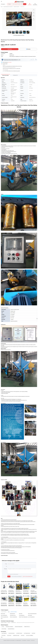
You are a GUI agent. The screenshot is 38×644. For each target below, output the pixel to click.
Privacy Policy (33, 640)
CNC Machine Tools (13, 615)
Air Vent (3, 626)
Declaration (28, 640)
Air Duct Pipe (3, 635)
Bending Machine (12, 613)
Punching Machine (21, 615)
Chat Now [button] (28, 49)
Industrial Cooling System (18, 626)
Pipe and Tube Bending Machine (32, 613)
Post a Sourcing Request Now (27, 576)
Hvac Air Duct (9, 635)
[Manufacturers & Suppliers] (19, 1)
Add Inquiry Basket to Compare (19, 35)
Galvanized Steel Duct (11, 628)
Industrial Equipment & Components (8, 6)
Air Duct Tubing (4, 628)
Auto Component (4, 633)
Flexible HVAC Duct (27, 626)
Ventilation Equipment (16, 6)
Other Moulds (30, 615)
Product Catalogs (14, 611)
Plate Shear (20, 613)
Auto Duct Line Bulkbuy (29, 635)
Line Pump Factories (11, 633)
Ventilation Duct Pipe (16, 635)
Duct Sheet (33, 633)
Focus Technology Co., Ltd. (13, 640)
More (2, 618)
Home (1, 6)
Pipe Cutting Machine (4, 615)
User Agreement (24, 640)
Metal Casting (3, 613)
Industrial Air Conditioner (9, 626)
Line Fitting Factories (27, 633)
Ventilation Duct (22, 6)
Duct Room (22, 635)
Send (9, 576)
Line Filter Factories (19, 633)
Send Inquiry (10, 49)
